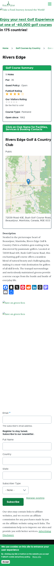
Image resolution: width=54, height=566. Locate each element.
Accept (6, 562)
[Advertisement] (27, 378)
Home (5, 48)
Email (5, 413)
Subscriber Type (12, 483)
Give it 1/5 (6, 102)
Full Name (8, 440)
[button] (28, 182)
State (5, 469)
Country (7, 454)
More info (36, 557)
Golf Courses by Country (28, 48)
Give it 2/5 (9, 102)
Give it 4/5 (14, 102)
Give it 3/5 (11, 102)
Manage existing (35, 498)
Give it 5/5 (16, 102)
